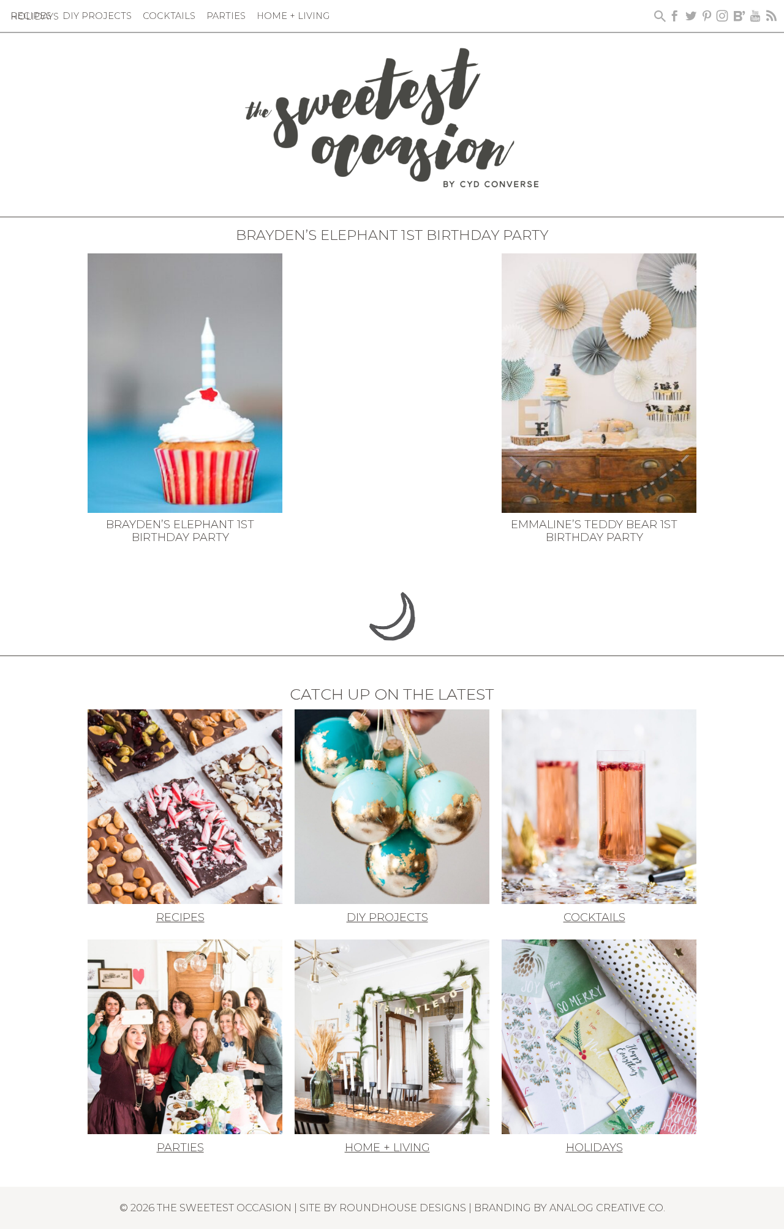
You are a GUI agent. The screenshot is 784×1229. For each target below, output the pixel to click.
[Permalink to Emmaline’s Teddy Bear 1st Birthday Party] (599, 382)
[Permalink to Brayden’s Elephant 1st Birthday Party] (185, 382)
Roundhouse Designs (402, 1207)
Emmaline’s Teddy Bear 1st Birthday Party (594, 531)
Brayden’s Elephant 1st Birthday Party (180, 531)
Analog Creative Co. (607, 1207)
